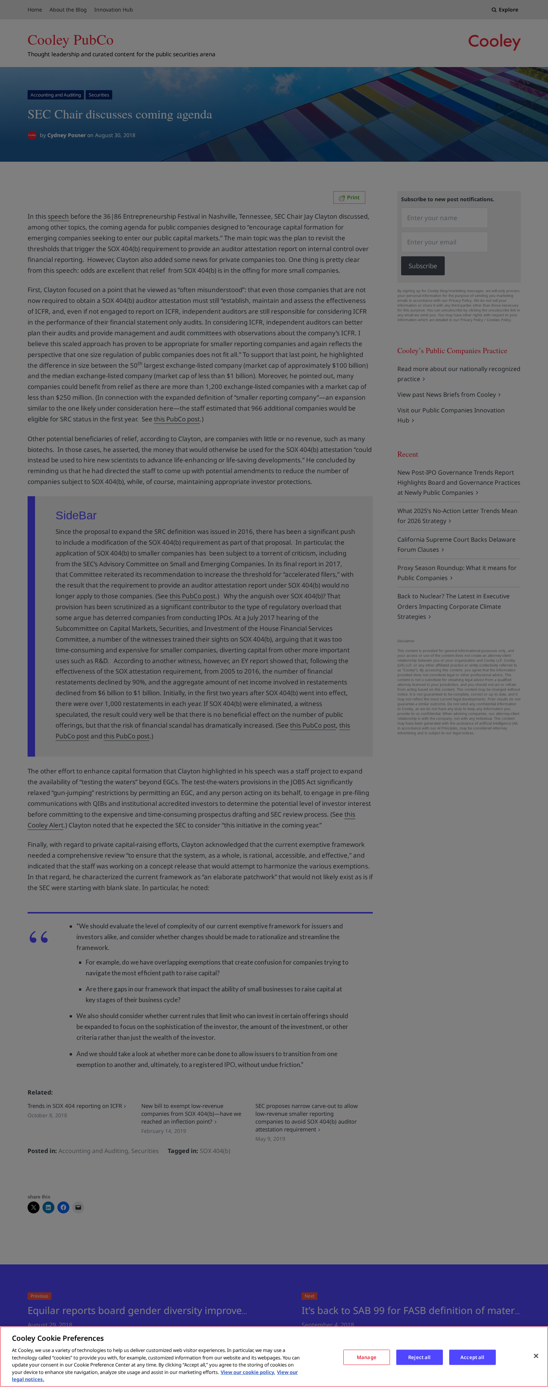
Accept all (472, 1356)
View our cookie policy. (248, 1372)
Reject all (419, 1356)
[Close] (536, 1356)
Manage (367, 1356)
